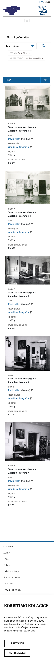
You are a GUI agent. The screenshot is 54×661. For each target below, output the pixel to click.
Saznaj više (29, 631)
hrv (40, 2)
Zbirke (6, 553)
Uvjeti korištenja (11, 571)
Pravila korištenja (11, 590)
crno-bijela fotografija (18, 147)
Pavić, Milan (14, 139)
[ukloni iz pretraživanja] (31, 139)
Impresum (8, 583)
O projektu (8, 546)
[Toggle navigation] (27, 21)
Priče (6, 559)
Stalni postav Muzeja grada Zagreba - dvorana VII (22, 129)
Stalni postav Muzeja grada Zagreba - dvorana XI (22, 294)
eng (47, 2)
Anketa (6, 565)
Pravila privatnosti (12, 577)
